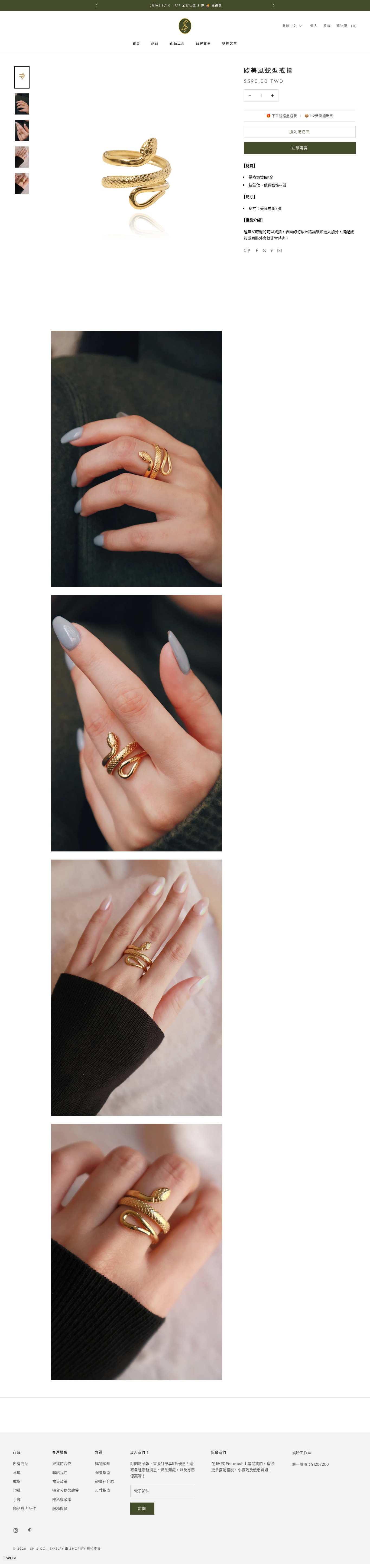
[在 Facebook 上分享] (257, 250)
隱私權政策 (61, 1499)
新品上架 (177, 43)
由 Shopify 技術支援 (83, 1548)
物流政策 (59, 1481)
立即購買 (299, 148)
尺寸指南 (102, 1490)
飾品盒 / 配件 (24, 1508)
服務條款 (59, 1508)
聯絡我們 (59, 1472)
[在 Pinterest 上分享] (272, 250)
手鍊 (17, 1499)
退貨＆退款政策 (65, 1490)
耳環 (17, 1472)
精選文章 (230, 43)
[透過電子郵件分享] (279, 250)
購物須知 (102, 1463)
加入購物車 (299, 132)
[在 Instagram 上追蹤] (15, 1530)
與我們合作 (61, 1463)
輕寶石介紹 (104, 1481)
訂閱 (142, 1508)
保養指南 (102, 1472)
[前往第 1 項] (22, 77)
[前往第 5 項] (22, 183)
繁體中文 (290, 26)
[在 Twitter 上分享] (264, 250)
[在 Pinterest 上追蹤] (30, 1530)
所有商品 (20, 1463)
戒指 (17, 1481)
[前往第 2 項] (22, 104)
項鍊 (17, 1490)
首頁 (136, 43)
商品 (155, 43)
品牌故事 (203, 43)
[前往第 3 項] (22, 130)
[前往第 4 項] (22, 157)
